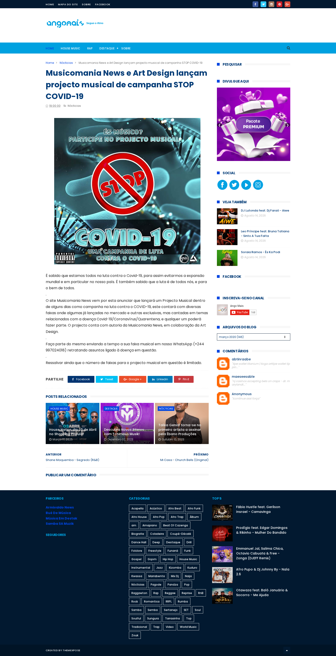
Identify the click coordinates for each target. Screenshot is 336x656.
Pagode (156, 584)
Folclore (136, 551)
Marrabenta (156, 576)
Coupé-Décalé (180, 534)
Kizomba (175, 568)
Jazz (159, 568)
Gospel (136, 559)
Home (50, 4)
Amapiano (149, 525)
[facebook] (255, 4)
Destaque (107, 48)
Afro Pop (159, 517)
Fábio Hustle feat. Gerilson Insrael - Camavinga (258, 509)
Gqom (152, 559)
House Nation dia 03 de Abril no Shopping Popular (72, 431)
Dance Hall (138, 542)
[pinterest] (279, 4)
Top (189, 618)
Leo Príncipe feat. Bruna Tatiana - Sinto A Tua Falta (265, 233)
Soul (198, 610)
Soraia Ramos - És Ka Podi (260, 252)
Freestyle (154, 551)
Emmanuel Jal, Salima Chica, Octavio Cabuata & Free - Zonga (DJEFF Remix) (259, 553)
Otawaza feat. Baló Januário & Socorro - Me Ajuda (262, 592)
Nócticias (66, 63)
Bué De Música (58, 513)
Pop (186, 584)
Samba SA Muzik (60, 523)
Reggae (170, 593)
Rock (134, 601)
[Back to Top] (286, 650)
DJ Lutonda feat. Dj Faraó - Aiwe (265, 210)
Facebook (102, 4)
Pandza (173, 584)
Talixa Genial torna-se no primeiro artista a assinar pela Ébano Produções (179, 429)
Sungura (153, 618)
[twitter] (263, 4)
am (133, 525)
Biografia (137, 534)
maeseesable (243, 377)
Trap (156, 627)
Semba (153, 610)
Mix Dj (175, 576)
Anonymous (242, 394)
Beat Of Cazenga (175, 525)
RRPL (169, 601)
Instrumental (140, 568)
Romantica (152, 601)
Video (170, 627)
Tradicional (139, 627)
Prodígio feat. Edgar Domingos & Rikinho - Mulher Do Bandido (262, 530)
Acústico (156, 508)
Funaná (173, 551)
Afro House (139, 517)
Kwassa (136, 576)
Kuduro (192, 568)
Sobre (86, 4)
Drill (189, 542)
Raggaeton (139, 593)
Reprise (187, 593)
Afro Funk (194, 508)
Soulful (136, 618)
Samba (136, 610)
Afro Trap (177, 517)
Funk (187, 551)
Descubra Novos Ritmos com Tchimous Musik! (124, 431)
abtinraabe (241, 359)
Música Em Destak (61, 518)
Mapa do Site (68, 4)
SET (186, 610)
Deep (156, 542)
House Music (70, 48)
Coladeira (157, 534)
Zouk (134, 635)
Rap (90, 48)
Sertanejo (171, 610)
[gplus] (287, 4)
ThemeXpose (71, 650)
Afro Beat (174, 508)
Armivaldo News (60, 507)
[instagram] (271, 4)
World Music (188, 627)
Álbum (194, 517)
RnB (200, 593)
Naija (188, 576)
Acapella (137, 508)
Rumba (183, 601)
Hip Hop (168, 559)
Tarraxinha (172, 618)
